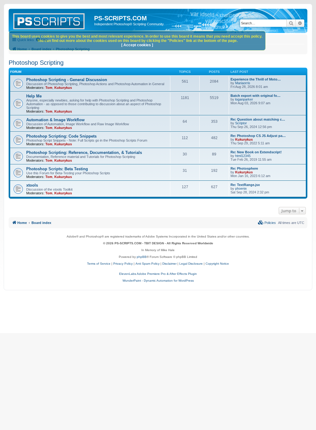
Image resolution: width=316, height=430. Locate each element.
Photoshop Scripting (36, 62)
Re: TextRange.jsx (245, 185)
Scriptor (241, 123)
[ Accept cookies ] (137, 45)
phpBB (142, 256)
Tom (48, 87)
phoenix (241, 188)
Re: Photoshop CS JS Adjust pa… (258, 136)
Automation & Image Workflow (55, 120)
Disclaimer (169, 263)
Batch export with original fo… (256, 95)
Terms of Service (98, 263)
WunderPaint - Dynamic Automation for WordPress (158, 280)
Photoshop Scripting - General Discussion (66, 79)
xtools (32, 185)
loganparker (244, 99)
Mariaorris (242, 83)
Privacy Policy (123, 263)
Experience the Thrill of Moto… (256, 79)
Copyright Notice (217, 263)
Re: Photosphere (244, 168)
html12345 (243, 156)
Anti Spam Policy (147, 263)
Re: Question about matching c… (258, 119)
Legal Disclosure (191, 263)
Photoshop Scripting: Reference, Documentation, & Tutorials (84, 152)
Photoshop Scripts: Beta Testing (57, 169)
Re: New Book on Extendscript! (256, 152)
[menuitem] (267, 222)
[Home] (52, 20)
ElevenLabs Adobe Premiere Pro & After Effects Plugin (158, 273)
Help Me (34, 96)
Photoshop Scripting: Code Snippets (61, 136)
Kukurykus (63, 87)
